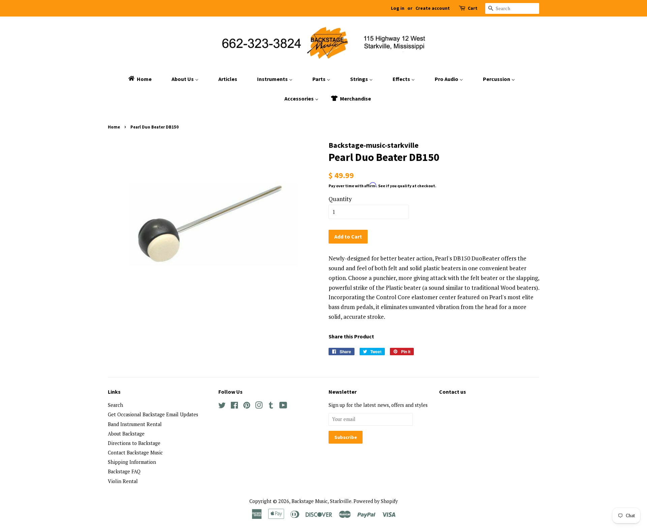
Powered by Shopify (375, 501)
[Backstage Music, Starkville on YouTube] (283, 406)
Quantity (340, 199)
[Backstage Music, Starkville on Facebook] (234, 406)
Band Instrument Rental (135, 424)
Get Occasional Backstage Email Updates (153, 414)
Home (114, 127)
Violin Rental (123, 481)
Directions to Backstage (134, 443)
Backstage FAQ (124, 471)
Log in (397, 8)
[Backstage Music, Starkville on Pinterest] (246, 406)
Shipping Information (132, 462)
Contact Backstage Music (135, 452)
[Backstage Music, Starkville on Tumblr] (271, 406)
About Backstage (126, 433)
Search (115, 405)
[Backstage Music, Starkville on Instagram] (259, 406)
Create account (432, 8)
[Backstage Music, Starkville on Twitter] (222, 406)
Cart (472, 8)
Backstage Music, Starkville (321, 501)
